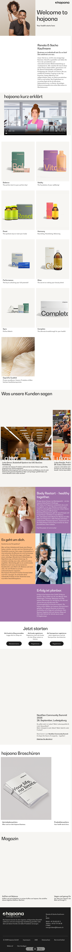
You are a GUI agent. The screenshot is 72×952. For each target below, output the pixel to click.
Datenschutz (46, 940)
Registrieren (35, 644)
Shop (40, 949)
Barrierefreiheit (59, 940)
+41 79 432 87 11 (55, 921)
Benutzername (14, 644)
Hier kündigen (21, 946)
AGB (36, 940)
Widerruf (10, 946)
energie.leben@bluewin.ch (54, 927)
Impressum (26, 940)
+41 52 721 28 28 (56, 923)
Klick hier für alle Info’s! (44, 739)
